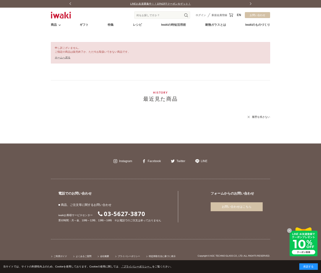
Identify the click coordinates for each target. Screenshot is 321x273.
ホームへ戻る (62, 57)
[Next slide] (250, 4)
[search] (186, 15)
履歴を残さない (261, 116)
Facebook (154, 161)
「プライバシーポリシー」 (136, 266)
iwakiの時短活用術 (173, 24)
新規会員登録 (219, 15)
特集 (111, 24)
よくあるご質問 (83, 256)
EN (239, 15)
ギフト (84, 24)
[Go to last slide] (70, 4)
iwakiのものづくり (257, 24)
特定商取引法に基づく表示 (162, 256)
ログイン (201, 15)
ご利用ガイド (60, 256)
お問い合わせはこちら (237, 206)
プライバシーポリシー (129, 256)
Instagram (125, 161)
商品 (54, 24)
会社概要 (104, 256)
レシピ (137, 24)
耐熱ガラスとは (215, 24)
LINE (204, 161)
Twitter (180, 161)
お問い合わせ (257, 15)
